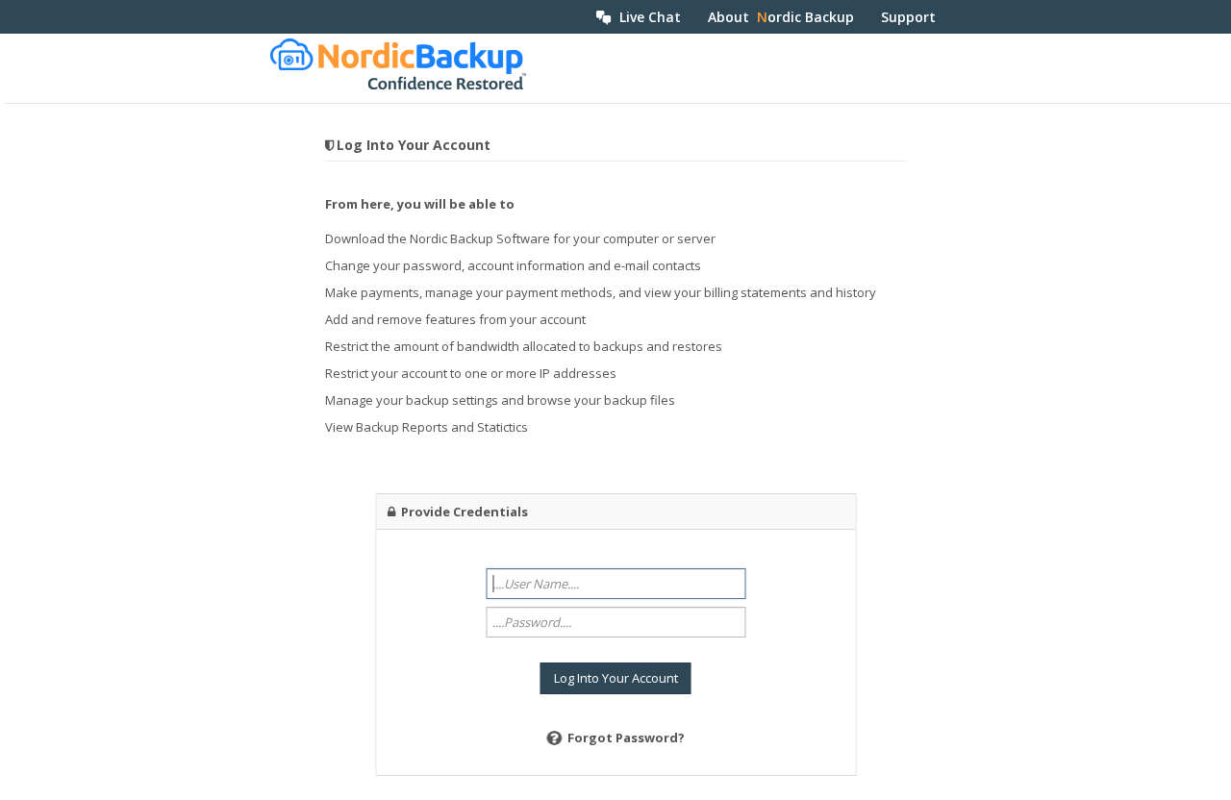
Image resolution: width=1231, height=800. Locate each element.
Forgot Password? (626, 737)
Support (908, 17)
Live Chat (646, 17)
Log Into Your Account (616, 678)
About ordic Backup (781, 17)
